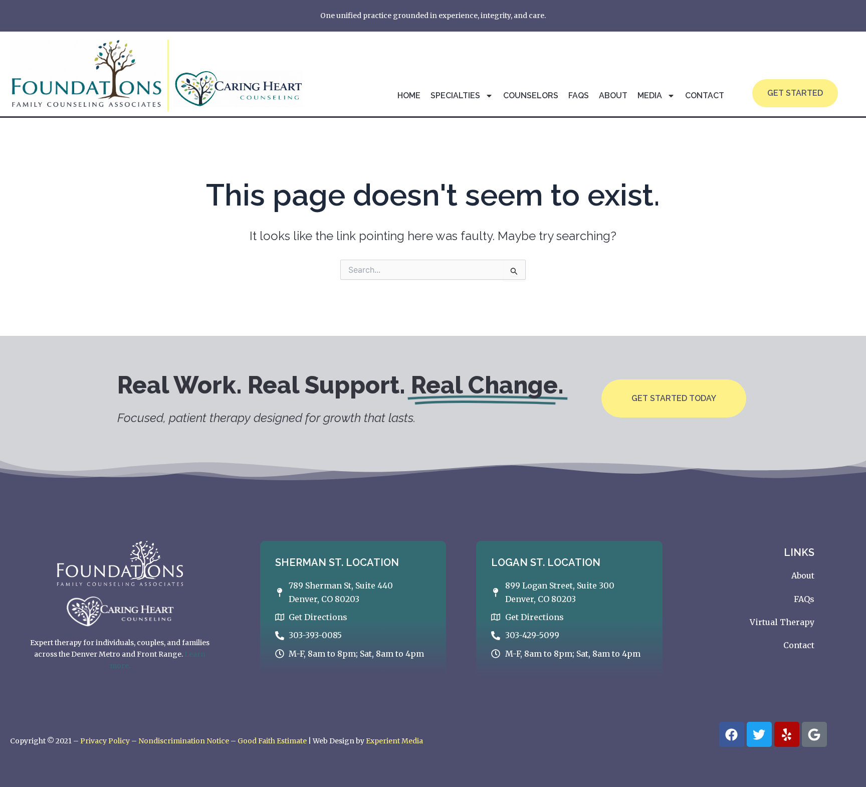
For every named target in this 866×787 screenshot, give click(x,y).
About (613, 95)
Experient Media (394, 740)
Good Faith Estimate (272, 740)
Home (408, 95)
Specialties (455, 95)
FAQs (578, 95)
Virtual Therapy (782, 622)
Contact (704, 95)
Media (649, 95)
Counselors (530, 95)
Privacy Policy (105, 740)
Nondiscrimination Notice (183, 740)
